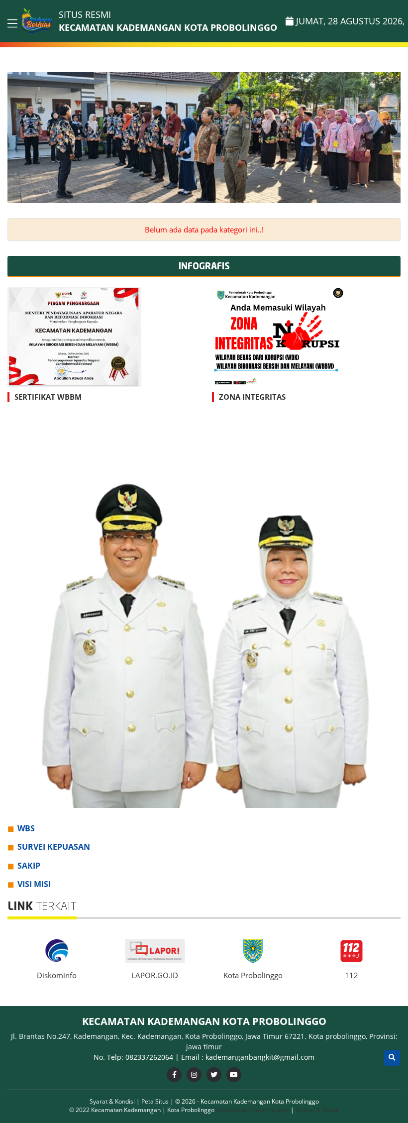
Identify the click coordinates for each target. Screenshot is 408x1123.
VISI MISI (34, 884)
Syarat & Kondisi (113, 1101)
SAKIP (28, 865)
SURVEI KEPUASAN (53, 846)
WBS (26, 828)
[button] (391, 138)
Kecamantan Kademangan (252, 1110)
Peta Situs (155, 1101)
